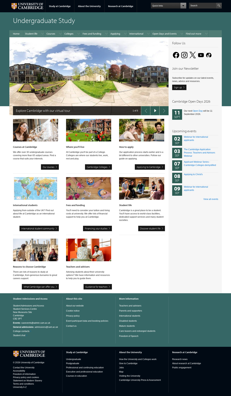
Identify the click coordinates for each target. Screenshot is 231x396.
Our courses (48, 167)
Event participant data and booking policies (87, 321)
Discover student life (150, 228)
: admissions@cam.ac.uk (35, 327)
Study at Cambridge (60, 6)
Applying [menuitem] (115, 33)
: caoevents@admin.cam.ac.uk (31, 323)
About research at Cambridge (186, 363)
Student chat (19, 335)
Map (121, 371)
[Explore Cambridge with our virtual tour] (89, 76)
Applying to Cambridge (148, 167)
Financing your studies (96, 228)
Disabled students (128, 321)
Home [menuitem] (16, 33)
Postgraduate (72, 363)
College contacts (21, 331)
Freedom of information (24, 374)
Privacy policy (73, 316)
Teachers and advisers (130, 305)
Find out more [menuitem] (193, 33)
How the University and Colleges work (137, 359)
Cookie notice (73, 311)
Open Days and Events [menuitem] (164, 33)
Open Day (198, 111)
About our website (75, 305)
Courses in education (76, 376)
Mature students (127, 326)
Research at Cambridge (120, 6)
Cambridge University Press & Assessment (140, 380)
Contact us (71, 326)
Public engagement (181, 367)
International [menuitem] (136, 33)
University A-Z (20, 387)
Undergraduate (73, 359)
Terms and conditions (23, 384)
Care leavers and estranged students (137, 331)
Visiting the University (129, 376)
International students (129, 316)
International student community (37, 228)
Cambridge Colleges (97, 167)
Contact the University (23, 367)
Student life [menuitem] (31, 33)
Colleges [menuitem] (68, 33)
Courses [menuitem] (51, 33)
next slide (164, 110)
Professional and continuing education (85, 367)
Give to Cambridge (128, 363)
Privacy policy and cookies (26, 377)
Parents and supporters (130, 311)
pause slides (154, 110)
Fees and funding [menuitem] (92, 33)
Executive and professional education (84, 371)
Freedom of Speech (128, 336)
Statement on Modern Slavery (27, 380)
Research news (180, 359)
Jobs (121, 367)
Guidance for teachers (96, 286)
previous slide (145, 110)
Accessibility (19, 371)
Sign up (178, 87)
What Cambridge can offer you (39, 286)
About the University (89, 6)
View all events (210, 199)
